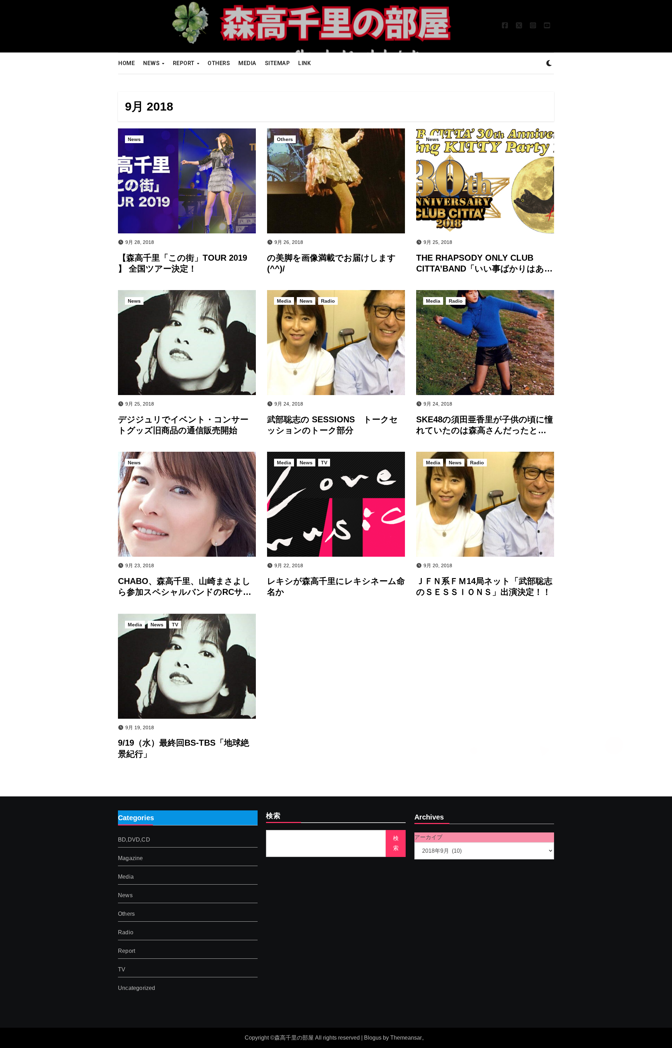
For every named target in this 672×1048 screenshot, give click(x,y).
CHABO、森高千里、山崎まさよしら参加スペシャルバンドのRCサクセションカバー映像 (185, 591)
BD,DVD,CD (134, 840)
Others (285, 139)
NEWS (152, 63)
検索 (273, 816)
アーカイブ (428, 837)
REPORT (184, 63)
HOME (126, 63)
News (134, 139)
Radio (328, 301)
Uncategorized (136, 988)
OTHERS (219, 63)
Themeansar (406, 1038)
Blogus (373, 1038)
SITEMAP (277, 63)
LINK (304, 63)
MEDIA (247, 63)
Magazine (130, 858)
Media (284, 301)
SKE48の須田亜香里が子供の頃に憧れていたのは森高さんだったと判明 (484, 430)
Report (126, 951)
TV (324, 462)
